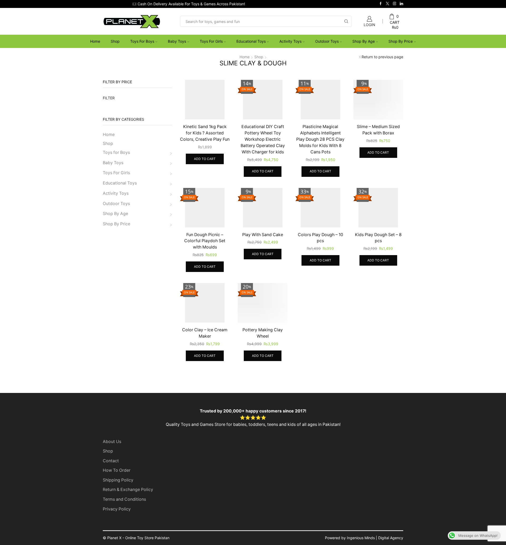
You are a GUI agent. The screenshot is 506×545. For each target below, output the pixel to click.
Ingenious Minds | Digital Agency (375, 538)
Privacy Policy (117, 509)
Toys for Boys (142, 41)
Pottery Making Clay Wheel (262, 333)
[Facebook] (380, 4)
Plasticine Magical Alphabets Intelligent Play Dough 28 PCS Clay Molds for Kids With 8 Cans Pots (320, 139)
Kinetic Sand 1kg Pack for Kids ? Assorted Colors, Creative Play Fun (205, 133)
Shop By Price (400, 41)
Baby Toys (177, 41)
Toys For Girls (211, 41)
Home (95, 41)
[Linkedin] (401, 4)
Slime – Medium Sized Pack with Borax (378, 129)
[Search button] (346, 21)
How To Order (116, 470)
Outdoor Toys (327, 41)
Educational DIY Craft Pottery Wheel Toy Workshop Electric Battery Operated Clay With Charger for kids (263, 139)
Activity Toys (290, 41)
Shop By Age (363, 41)
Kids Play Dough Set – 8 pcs (378, 238)
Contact (111, 460)
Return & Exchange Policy (128, 489)
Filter (109, 98)
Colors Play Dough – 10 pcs (320, 238)
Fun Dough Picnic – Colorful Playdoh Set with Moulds (204, 241)
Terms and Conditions (124, 499)
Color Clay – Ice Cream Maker (204, 333)
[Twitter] (387, 4)
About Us (112, 441)
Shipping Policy (118, 480)
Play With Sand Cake (262, 234)
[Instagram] (394, 4)
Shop (115, 41)
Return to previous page (382, 57)
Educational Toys (251, 41)
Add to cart (205, 159)
